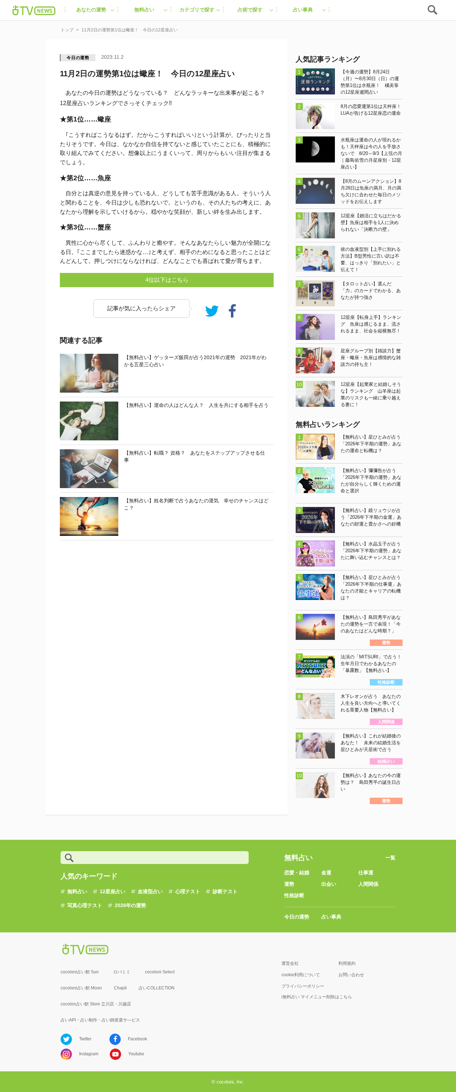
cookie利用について (300, 974)
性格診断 (294, 895)
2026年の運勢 (130, 905)
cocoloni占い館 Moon (81, 987)
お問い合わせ (351, 974)
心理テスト (187, 891)
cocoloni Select (160, 971)
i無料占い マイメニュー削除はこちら (316, 996)
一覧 (390, 857)
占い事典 (331, 917)
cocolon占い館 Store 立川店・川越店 (96, 1004)
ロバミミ (121, 971)
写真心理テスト (84, 905)
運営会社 (290, 963)
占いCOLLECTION (157, 987)
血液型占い (150, 891)
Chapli (120, 987)
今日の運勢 (78, 57)
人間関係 (368, 884)
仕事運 (365, 872)
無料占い (77, 891)
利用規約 (347, 963)
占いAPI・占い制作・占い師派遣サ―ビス (100, 1020)
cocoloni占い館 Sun (80, 971)
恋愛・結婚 (296, 872)
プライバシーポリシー (302, 986)
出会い (328, 884)
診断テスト (225, 891)
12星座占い (112, 891)
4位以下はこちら (166, 280)
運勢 (289, 884)
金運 (326, 872)
